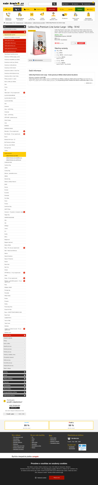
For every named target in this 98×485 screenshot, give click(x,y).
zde (62, 472)
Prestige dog (7, 290)
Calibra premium (28, 22)
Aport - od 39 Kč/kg (9, 114)
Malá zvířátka (8, 379)
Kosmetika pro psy (8, 362)
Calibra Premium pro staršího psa (13, 159)
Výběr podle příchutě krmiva (11, 48)
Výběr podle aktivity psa (10, 45)
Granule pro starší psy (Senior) (11, 62)
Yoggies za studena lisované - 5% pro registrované (13, 329)
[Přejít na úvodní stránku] (13, 4)
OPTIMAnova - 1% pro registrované (12, 272)
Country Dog (7, 170)
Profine (6, 298)
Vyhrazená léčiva (9, 396)
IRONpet (6, 225)
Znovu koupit (88, 18)
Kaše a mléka (7, 343)
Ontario (6, 269)
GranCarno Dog (8, 206)
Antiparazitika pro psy (8, 365)
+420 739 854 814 (14, 405)
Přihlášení (66, 4)
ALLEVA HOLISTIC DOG (10, 98)
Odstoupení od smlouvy (18, 449)
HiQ (5, 223)
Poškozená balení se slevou (10, 29)
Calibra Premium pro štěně (39, 22)
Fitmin (6, 201)
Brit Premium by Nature (10, 142)
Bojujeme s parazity (54, 441)
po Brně (76, 19)
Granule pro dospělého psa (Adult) (12, 59)
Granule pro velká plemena (10, 65)
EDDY (6, 184)
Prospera (6, 301)
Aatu (6, 84)
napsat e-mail (14, 407)
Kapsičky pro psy (7, 346)
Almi (6, 103)
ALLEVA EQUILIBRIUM (10, 95)
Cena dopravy (16, 438)
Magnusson (7, 239)
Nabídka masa (8, 332)
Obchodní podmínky (17, 442)
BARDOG (7, 125)
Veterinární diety (7, 335)
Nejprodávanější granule (10, 34)
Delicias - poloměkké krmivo (11, 173)
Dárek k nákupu (7, 368)
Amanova (7, 106)
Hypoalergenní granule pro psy (11, 54)
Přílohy (5, 340)
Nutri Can (7, 267)
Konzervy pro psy (8, 349)
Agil (5, 89)
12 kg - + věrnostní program (64, 55)
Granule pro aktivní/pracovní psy (12, 73)
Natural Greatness (9, 256)
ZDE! (44, 77)
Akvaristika (7, 389)
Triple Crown (7, 323)
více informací (64, 39)
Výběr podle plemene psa (10, 51)
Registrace (76, 4)
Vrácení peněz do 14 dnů (18, 445)
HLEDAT (54, 4)
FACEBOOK (71, 446)
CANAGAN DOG (8, 162)
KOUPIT (81, 43)
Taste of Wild (7, 320)
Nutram (6, 261)
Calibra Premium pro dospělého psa (14, 157)
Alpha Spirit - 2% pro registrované (12, 92)
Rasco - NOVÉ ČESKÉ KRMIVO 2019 (13, 312)
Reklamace (15, 444)
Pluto (6, 284)
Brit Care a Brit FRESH (10, 145)
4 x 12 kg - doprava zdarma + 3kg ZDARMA (63, 63)
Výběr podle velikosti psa (10, 43)
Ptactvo (6, 382)
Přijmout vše (57, 477)
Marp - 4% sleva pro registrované (12, 247)
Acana (6, 87)
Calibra (6, 150)
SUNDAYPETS (8, 317)
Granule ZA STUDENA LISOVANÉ (12, 37)
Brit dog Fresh (8, 147)
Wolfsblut (7, 326)
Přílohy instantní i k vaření (10, 78)
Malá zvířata (34, 442)
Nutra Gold (7, 264)
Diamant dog (7, 178)
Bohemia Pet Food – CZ (10, 139)
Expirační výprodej (8, 338)
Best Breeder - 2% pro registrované (12, 134)
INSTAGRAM (72, 448)
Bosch (6, 136)
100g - (59, 50)
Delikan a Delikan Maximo (10, 181)
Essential (7, 192)
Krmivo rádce (53, 437)
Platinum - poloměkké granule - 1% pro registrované (13, 281)
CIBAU (6, 167)
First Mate (7, 198)
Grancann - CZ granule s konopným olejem (14, 212)
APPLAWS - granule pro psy (11, 117)
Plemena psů (53, 439)
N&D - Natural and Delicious (11, 250)
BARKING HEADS (9, 128)
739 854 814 (8, 19)
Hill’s (6, 220)
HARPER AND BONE (9, 217)
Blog (50, 435)
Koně (5, 375)
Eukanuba (7, 195)
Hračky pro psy (7, 360)
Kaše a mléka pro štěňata (10, 81)
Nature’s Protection (9, 258)
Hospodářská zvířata (10, 392)
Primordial (7, 293)
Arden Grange (8, 120)
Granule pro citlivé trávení (10, 67)
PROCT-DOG (7, 295)
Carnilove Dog (8, 165)
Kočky (6, 372)
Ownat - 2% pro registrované (11, 278)
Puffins (6, 304)
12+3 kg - (60, 60)
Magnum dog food (8, 242)
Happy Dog (7, 214)
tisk (31, 60)
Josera (6, 228)
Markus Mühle (8, 245)
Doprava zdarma (20, 18)
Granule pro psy (19, 22)
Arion (6, 123)
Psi (14, 22)
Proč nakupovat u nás (18, 437)
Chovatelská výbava (54, 443)
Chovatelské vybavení (9, 357)
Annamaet (7, 112)
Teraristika (7, 385)
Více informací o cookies (50, 468)
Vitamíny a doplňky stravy (9, 354)
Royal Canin (7, 315)
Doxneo (6, 187)
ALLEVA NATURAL (9, 101)
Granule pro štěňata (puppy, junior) (12, 56)
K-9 (5, 231)
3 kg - (59, 52)
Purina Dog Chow (8, 306)
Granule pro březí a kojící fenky (12, 76)
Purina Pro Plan (8, 309)
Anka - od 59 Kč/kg (9, 109)
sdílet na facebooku (39, 60)
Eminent (6, 190)
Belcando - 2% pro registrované (11, 131)
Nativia (6, 253)
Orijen (6, 275)
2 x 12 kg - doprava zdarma (60, 58)
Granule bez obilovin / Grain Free (12, 70)
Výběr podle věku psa (9, 40)
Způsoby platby (16, 440)
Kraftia (6, 234)
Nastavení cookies (41, 477)
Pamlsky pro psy (7, 351)
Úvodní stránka (9, 22)
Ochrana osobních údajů (18, 447)
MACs (6, 236)
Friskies (6, 203)
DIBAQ (6, 176)
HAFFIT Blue (7, 209)
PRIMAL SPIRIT (8, 287)
